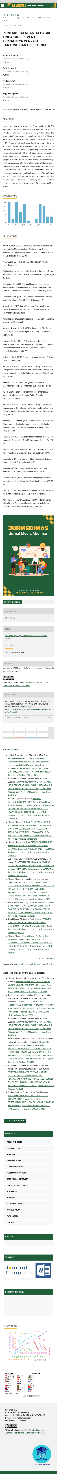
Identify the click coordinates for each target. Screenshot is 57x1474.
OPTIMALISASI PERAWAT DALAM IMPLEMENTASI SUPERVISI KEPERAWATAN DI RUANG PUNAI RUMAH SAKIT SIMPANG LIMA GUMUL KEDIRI (31, 1005)
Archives (14, 15)
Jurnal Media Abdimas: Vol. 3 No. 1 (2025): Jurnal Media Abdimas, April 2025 (31, 852)
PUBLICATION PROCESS (16, 1173)
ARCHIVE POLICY (13, 1210)
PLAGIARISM (12, 1191)
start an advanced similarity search (28, 964)
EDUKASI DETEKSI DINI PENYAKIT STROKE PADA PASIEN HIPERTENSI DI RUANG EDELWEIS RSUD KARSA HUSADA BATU (30, 845)
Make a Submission (15, 1121)
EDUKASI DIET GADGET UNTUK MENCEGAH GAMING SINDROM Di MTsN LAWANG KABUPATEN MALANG (30, 922)
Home (5, 15)
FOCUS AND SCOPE (14, 1142)
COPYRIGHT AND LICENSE (17, 1185)
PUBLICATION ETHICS (15, 1167)
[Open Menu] (2, 5)
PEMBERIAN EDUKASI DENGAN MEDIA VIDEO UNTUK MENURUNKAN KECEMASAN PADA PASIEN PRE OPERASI (29, 985)
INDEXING (11, 1198)
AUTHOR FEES (12, 1216)
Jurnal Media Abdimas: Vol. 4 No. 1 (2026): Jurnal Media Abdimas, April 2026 (30, 949)
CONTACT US (12, 1222)
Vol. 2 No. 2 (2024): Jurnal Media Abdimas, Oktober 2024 (27, 19)
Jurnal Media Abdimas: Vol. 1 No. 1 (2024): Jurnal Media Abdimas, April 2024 (29, 792)
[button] (8, 729)
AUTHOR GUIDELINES (15, 1204)
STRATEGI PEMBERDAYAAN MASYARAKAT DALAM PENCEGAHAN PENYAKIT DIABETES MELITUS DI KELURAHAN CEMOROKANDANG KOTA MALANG (31, 865)
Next (49, 958)
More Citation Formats (18, 718)
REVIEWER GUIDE (14, 1161)
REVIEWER (11, 1154)
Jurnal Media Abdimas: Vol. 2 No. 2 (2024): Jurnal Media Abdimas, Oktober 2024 (29, 815)
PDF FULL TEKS (13, 602)
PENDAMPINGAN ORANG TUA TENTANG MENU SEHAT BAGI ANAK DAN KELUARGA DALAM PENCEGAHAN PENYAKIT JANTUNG (30, 785)
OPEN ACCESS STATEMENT (17, 1179)
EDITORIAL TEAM (13, 1148)
